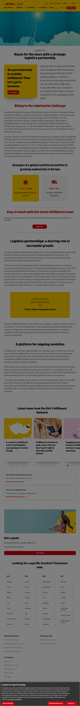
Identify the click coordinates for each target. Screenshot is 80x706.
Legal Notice (18, 699)
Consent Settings (8, 703)
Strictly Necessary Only (56, 703)
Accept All (71, 703)
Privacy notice (10, 699)
